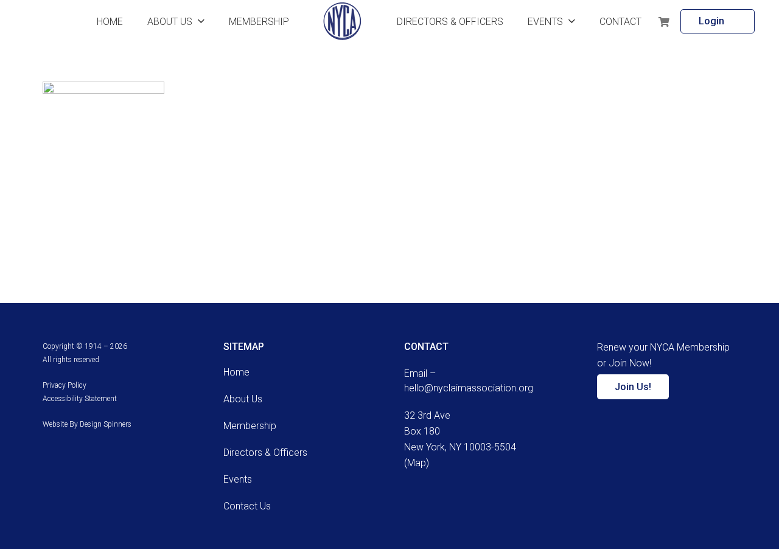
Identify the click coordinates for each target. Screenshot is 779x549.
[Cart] (664, 21)
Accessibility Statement (80, 398)
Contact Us (247, 506)
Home (236, 372)
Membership (249, 426)
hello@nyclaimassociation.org (468, 388)
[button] (200, 21)
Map (416, 463)
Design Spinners (105, 424)
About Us (242, 399)
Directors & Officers (265, 452)
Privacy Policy (64, 385)
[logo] (342, 21)
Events (237, 479)
